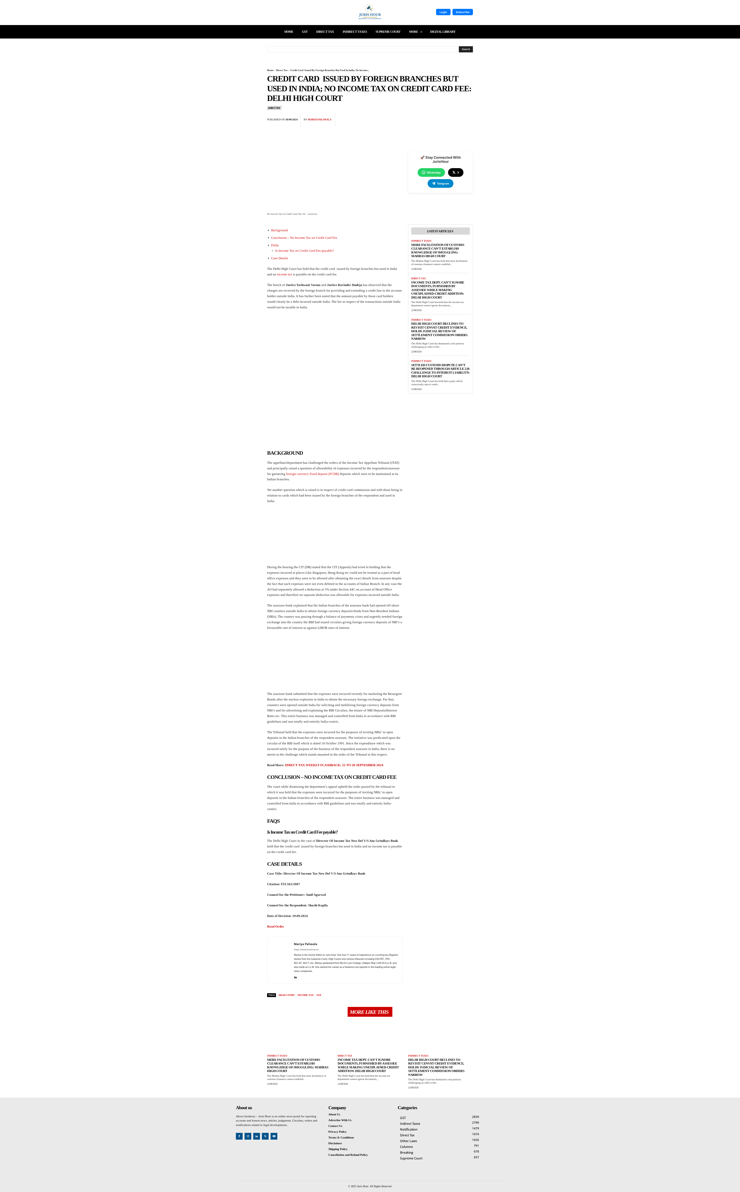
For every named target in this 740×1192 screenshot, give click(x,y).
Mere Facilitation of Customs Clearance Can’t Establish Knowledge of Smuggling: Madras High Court (437, 250)
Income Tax (306, 995)
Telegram (443, 183)
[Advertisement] (334, 342)
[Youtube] (274, 1136)
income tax (284, 274)
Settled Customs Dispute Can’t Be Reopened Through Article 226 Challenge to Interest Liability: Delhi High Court (440, 370)
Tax (318, 995)
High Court (287, 995)
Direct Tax (282, 70)
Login (443, 12)
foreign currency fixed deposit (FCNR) (312, 474)
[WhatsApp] (469, 117)
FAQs (275, 245)
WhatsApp (434, 172)
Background (279, 230)
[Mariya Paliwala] (280, 960)
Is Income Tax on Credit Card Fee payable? (304, 250)
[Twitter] (451, 117)
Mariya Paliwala (319, 119)
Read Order (275, 926)
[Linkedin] (295, 976)
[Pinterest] (460, 117)
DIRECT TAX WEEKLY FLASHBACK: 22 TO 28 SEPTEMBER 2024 (334, 765)
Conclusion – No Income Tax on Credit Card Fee (304, 238)
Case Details (279, 258)
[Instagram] (248, 1136)
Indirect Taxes (421, 241)
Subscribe (462, 12)
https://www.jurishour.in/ (306, 949)
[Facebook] (442, 117)
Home (270, 70)
